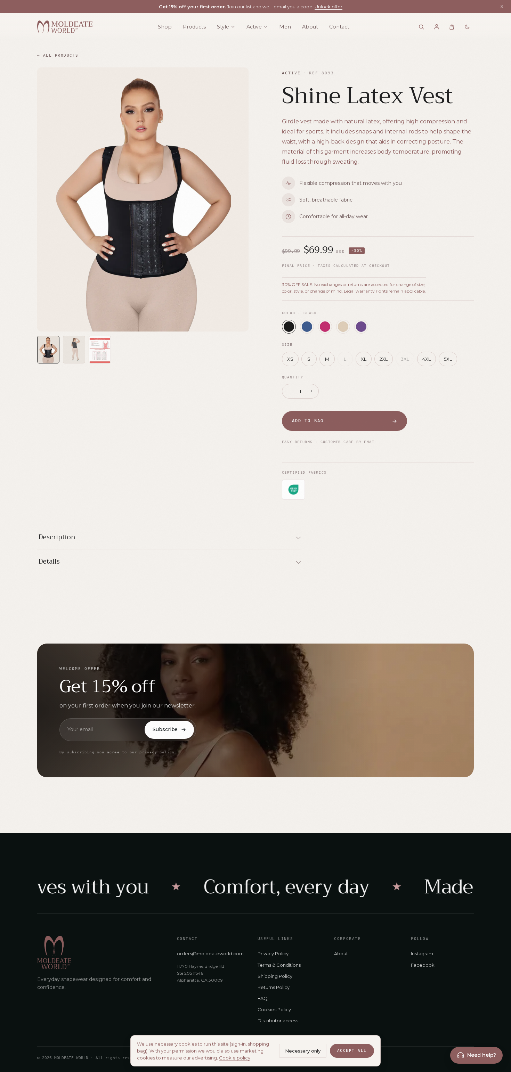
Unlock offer (328, 6)
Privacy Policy (273, 953)
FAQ (263, 998)
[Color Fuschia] (325, 327)
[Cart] (452, 26)
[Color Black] (289, 327)
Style (223, 27)
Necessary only (303, 1051)
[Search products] (421, 26)
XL (363, 359)
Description (57, 537)
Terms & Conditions (279, 965)
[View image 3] (100, 349)
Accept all (352, 1050)
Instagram (422, 953)
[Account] (436, 26)
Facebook (423, 965)
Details (49, 561)
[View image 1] (48, 349)
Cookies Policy (274, 1009)
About (310, 27)
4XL (426, 359)
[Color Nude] (343, 327)
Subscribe (165, 729)
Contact (339, 27)
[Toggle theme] (467, 26)
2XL (384, 359)
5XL (448, 359)
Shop (165, 27)
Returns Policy (274, 987)
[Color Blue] (307, 327)
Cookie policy (234, 1058)
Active (254, 27)
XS (290, 359)
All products (58, 55)
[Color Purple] (361, 327)
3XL (405, 359)
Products (194, 27)
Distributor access (278, 1020)
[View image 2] (74, 349)
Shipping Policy (275, 976)
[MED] (64, 27)
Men (285, 27)
